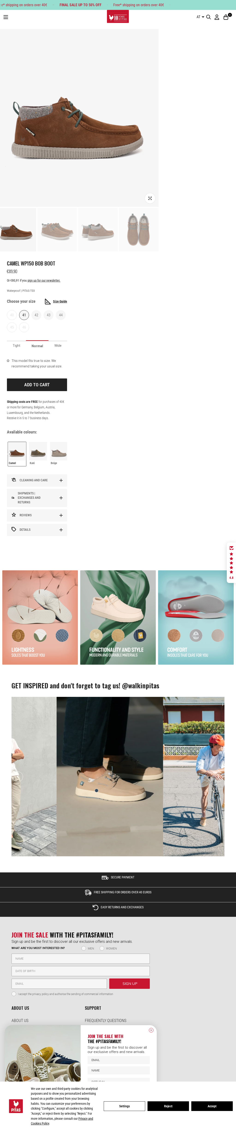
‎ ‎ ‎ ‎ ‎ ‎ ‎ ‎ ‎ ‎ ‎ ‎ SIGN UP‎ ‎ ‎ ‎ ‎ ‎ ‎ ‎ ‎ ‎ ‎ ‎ (130, 983)
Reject (168, 1106)
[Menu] (5, 17)
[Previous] (18, 776)
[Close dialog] (151, 1030)
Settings (124, 1106)
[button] (231, 562)
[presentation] (9, 454)
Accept (212, 1106)
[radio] (17, 454)
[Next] (218, 776)
